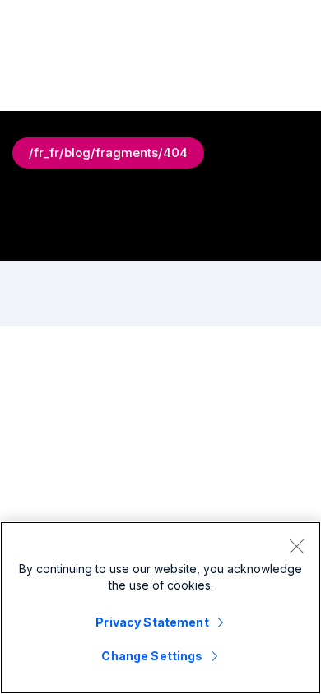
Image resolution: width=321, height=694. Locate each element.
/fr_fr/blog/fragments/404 (108, 152)
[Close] (296, 546)
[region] (160, 607)
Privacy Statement (151, 622)
